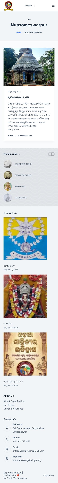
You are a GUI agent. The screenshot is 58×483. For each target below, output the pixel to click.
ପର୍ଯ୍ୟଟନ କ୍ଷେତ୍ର (14, 91)
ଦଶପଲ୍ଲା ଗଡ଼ (9, 266)
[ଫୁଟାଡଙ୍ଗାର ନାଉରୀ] (8, 164)
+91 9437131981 (21, 441)
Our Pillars (9, 405)
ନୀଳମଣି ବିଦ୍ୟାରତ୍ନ (23, 175)
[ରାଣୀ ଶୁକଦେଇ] (8, 197)
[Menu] (53, 5)
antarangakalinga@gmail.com (28, 450)
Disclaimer (48, 475)
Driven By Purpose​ (13, 408)
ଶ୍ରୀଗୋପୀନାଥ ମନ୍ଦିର (19, 97)
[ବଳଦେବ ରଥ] (8, 186)
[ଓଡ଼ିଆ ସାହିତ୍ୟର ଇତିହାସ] (25, 354)
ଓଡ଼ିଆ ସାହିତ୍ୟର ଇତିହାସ (13, 381)
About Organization (14, 401)
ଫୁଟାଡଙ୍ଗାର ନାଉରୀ (23, 164)
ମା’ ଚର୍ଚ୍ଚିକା (8, 323)
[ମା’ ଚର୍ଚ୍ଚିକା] (25, 296)
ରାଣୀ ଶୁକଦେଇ (21, 197)
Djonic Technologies (16, 478)
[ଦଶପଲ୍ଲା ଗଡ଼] (25, 238)
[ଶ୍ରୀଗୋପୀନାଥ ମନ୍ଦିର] (29, 67)
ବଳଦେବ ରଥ (20, 186)
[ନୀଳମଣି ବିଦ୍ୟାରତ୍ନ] (8, 175)
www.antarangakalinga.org (27, 460)
